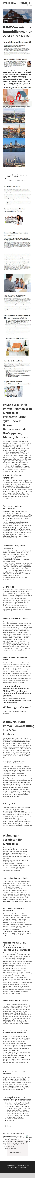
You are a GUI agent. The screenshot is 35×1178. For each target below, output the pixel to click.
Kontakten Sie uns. (15, 1152)
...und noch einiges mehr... (16, 180)
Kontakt (25, 1167)
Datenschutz (18, 1167)
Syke (25, 455)
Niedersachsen (19, 1119)
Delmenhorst (13, 459)
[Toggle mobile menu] (31, 5)
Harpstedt (18, 457)
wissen (23, 699)
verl (19, 565)
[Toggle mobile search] (27, 5)
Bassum (5, 459)
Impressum (10, 1167)
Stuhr (21, 455)
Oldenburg (13, 1140)
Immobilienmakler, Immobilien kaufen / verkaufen (17, 176)
